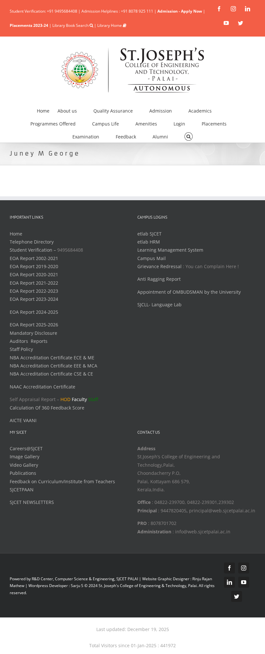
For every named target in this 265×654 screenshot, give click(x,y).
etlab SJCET (149, 234)
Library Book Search (71, 25)
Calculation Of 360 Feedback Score (47, 408)
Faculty (79, 399)
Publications (23, 473)
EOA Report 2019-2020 (34, 266)
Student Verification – (33, 250)
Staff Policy (21, 349)
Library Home (110, 25)
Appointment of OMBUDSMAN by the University (189, 292)
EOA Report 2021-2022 (34, 283)
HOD (65, 399)
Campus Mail (151, 258)
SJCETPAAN (22, 489)
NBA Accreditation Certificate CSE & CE (51, 374)
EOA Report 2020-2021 (34, 274)
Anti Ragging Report (159, 279)
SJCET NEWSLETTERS (32, 502)
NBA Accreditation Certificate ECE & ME (52, 357)
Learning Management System (170, 250)
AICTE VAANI (23, 420)
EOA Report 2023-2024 (34, 299)
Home (16, 234)
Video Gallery (24, 465)
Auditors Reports (29, 341)
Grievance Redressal (160, 266)
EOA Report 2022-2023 (34, 291)
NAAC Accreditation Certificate (42, 387)
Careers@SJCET (26, 448)
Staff (93, 399)
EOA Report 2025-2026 (34, 325)
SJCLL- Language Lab (159, 304)
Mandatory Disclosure (33, 333)
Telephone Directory (32, 242)
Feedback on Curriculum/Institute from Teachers (62, 481)
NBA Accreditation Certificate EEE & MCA (53, 366)
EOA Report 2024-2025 (34, 312)
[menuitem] (47, 110)
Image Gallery (24, 456)
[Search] (189, 135)
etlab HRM (148, 242)
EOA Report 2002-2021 (34, 258)
